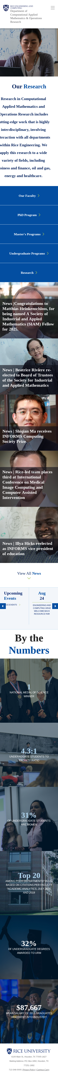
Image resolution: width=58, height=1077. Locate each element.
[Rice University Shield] (6, 14)
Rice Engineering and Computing (21, 7)
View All (29, 573)
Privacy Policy (29, 1070)
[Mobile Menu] (53, 7)
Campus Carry (43, 1070)
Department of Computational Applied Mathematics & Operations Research (26, 16)
